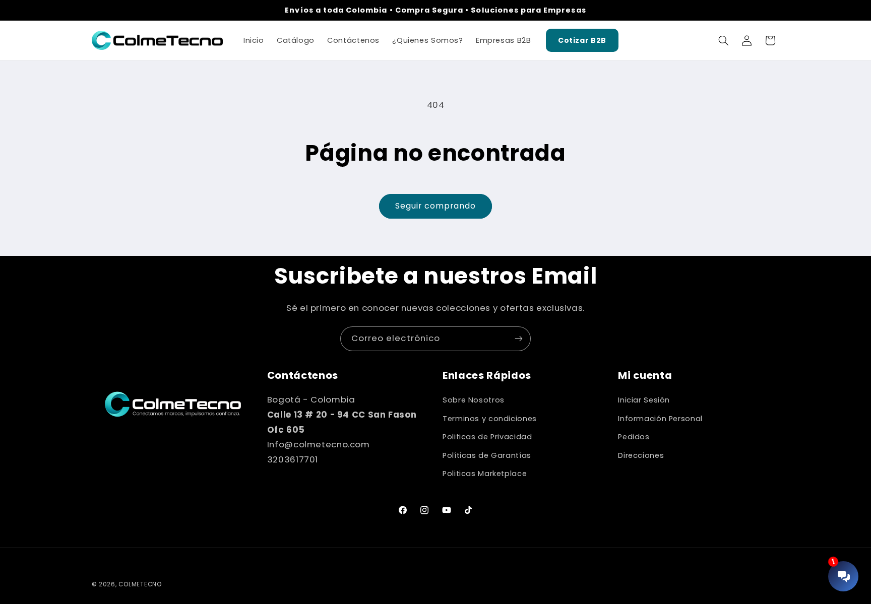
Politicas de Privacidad (487, 437)
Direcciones (641, 455)
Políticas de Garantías (487, 455)
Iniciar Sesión (644, 400)
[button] (723, 40)
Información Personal (660, 419)
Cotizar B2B (582, 40)
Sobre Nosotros (474, 400)
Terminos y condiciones (490, 419)
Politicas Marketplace (485, 473)
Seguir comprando (435, 206)
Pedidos (633, 437)
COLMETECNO (139, 584)
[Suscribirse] (518, 338)
